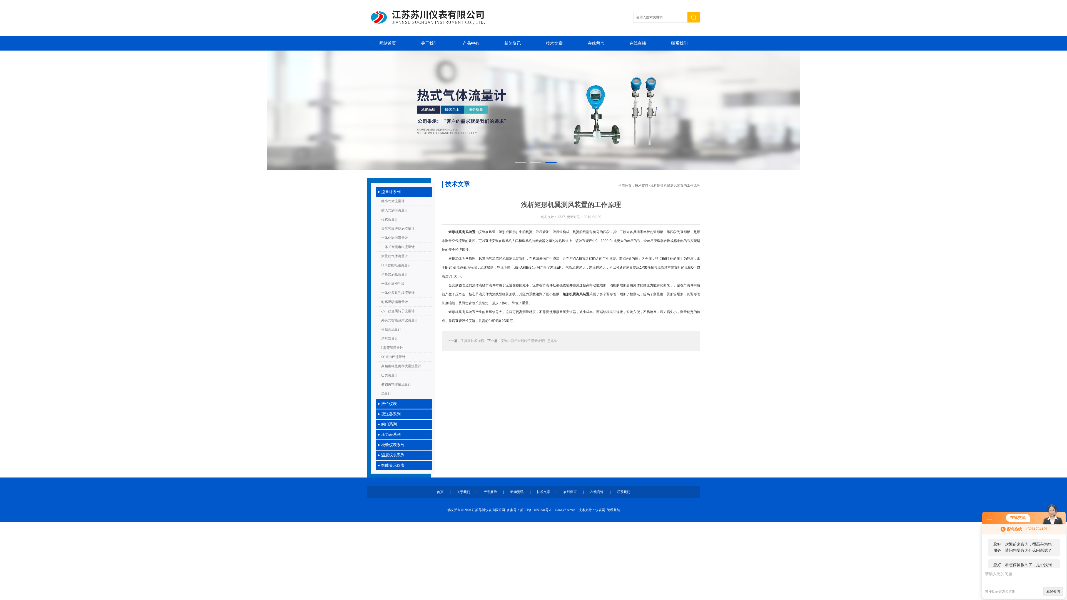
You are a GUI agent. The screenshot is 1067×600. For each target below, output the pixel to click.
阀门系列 (389, 424)
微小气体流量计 (393, 201)
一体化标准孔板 (393, 284)
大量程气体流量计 (394, 256)
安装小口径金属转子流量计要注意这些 (529, 341)
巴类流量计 (389, 375)
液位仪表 (389, 404)
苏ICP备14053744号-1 (536, 510)
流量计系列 (391, 192)
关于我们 (429, 43)
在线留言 (596, 43)
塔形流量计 (389, 339)
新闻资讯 (512, 43)
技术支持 (641, 186)
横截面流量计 (391, 329)
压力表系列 (391, 434)
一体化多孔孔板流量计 (398, 293)
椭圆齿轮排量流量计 (396, 384)
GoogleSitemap (565, 510)
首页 (440, 492)
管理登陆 (613, 510)
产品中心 (471, 43)
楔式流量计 (389, 219)
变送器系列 (391, 414)
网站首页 (387, 43)
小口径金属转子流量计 (398, 311)
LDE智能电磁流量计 (396, 265)
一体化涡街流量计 (394, 238)
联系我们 (679, 43)
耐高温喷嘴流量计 (394, 302)
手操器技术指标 (472, 341)
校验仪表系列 (393, 445)
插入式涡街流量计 (394, 210)
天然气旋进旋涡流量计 (398, 229)
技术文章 (554, 43)
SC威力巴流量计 (393, 357)
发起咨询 (1053, 591)
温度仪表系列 (393, 455)
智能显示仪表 (393, 465)
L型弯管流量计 (392, 348)
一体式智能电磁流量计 (398, 247)
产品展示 (490, 492)
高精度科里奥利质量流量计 (401, 366)
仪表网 (600, 510)
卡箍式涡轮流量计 (394, 274)
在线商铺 (637, 43)
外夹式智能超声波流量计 (399, 320)
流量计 (386, 394)
